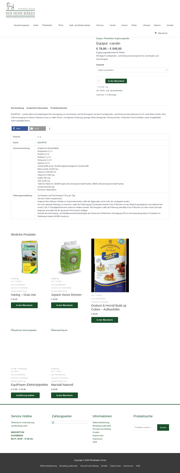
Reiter (134, 25)
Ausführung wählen (25, 395)
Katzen (125, 25)
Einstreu (100, 25)
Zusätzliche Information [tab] (37, 108)
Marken (157, 25)
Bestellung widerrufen (102, 426)
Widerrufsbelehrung (101, 422)
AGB (95, 442)
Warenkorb (162, 33)
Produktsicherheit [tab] (59, 108)
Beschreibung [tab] (17, 108)
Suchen (163, 427)
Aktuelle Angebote (21, 25)
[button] (172, 33)
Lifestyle (146, 25)
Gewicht (100, 65)
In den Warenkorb (116, 81)
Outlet (35, 25)
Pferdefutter (47, 25)
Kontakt (170, 25)
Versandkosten (116, 91)
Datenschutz (98, 435)
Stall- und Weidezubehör (79, 25)
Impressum (98, 439)
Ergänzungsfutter (122, 38)
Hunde (112, 25)
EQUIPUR (42, 142)
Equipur (99, 38)
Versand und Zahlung (102, 429)
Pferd (61, 25)
